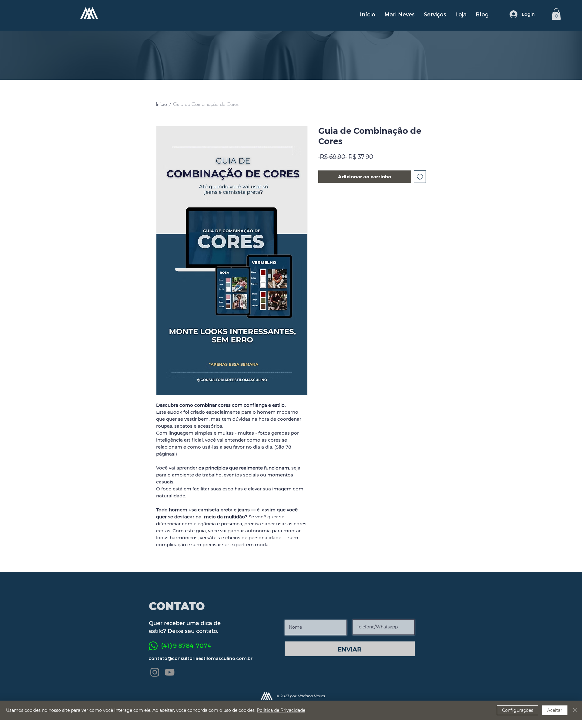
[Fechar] (574, 710)
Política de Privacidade (281, 710)
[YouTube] (170, 672)
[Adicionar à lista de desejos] (420, 176)
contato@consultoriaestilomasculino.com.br (201, 658)
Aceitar (554, 710)
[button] (556, 14)
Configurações (517, 710)
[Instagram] (155, 672)
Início (161, 104)
